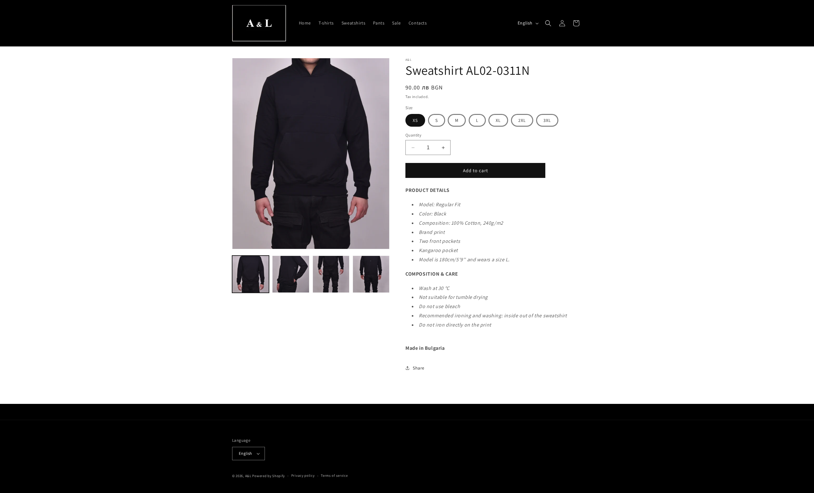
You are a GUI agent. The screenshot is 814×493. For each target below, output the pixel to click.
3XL (547, 120)
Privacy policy (303, 475)
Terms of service (334, 475)
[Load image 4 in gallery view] (371, 274)
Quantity (413, 135)
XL (498, 120)
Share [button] (418, 368)
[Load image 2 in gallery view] (290, 274)
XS (415, 120)
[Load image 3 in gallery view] (331, 274)
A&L (248, 476)
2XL (522, 120)
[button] (548, 23)
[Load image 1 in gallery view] (250, 274)
